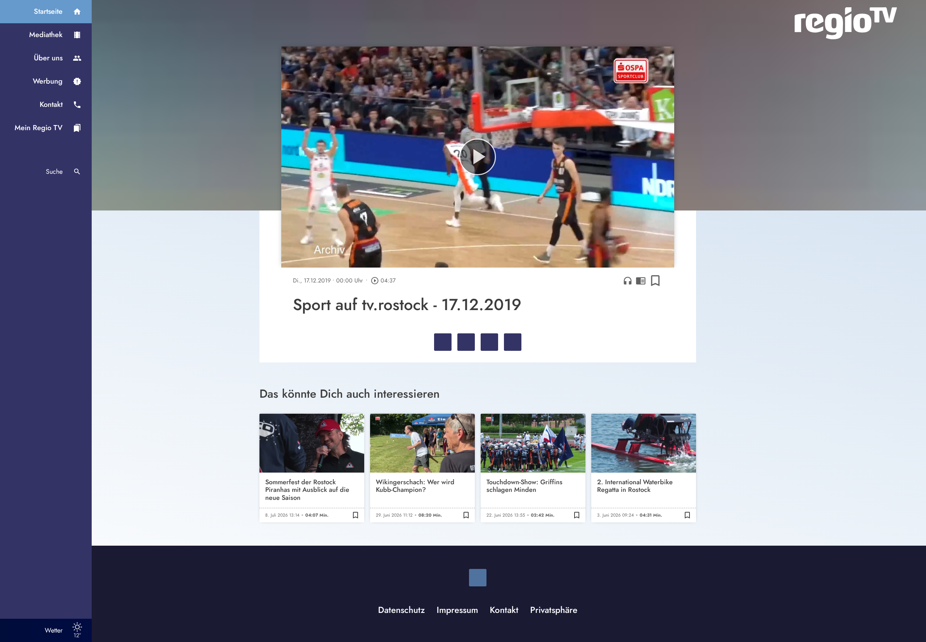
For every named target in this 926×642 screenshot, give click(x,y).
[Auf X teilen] (466, 342)
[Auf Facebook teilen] (443, 342)
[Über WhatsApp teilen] (489, 342)
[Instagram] (477, 577)
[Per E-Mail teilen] (512, 342)
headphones (628, 281)
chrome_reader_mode (641, 281)
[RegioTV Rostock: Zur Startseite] (846, 23)
